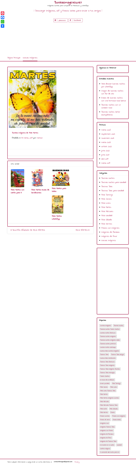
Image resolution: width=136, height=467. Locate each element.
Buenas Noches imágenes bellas (110, 340)
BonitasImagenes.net (68, 2)
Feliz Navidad (106, 215)
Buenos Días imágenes (107, 365)
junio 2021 (105, 154)
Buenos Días (106, 186)
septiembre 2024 (108, 134)
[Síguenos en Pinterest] (60, 21)
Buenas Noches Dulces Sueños (109, 329)
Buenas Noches (108, 178)
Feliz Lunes (106, 203)
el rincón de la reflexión (107, 380)
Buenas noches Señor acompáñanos (110, 113)
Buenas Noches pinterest (108, 344)
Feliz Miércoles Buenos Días (108, 405)
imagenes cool (104, 423)
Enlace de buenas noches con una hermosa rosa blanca (113, 99)
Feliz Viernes (106, 223)
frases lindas (117, 420)
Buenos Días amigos (117, 354)
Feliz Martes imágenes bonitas (109, 398)
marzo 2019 (105, 163)
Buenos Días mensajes (107, 373)
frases (113, 412)
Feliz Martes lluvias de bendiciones (40, 191)
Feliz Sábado (106, 219)
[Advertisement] (68, 39)
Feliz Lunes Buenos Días (107, 391)
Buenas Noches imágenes (108, 336)
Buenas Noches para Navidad (113, 182)
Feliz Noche (103, 409)
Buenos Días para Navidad (112, 190)
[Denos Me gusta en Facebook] (75, 21)
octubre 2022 (106, 146)
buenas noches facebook (107, 333)
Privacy (76, 462)
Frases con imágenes (110, 228)
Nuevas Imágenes (30, 57)
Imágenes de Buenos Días (108, 441)
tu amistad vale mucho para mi (109, 452)
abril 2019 (104, 159)
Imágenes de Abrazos (110, 232)
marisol (39, 138)
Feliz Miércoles (107, 211)
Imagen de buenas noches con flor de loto (112, 92)
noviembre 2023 (107, 138)
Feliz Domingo (107, 194)
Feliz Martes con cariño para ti (17, 191)
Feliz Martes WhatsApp (57, 217)
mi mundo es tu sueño (107, 445)
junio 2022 (105, 150)
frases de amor (105, 420)
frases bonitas (104, 416)
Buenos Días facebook (107, 362)
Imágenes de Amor (109, 236)
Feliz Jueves (106, 199)
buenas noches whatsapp (108, 347)
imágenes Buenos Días (107, 427)
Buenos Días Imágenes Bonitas (110, 369)
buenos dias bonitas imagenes (109, 351)
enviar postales (104, 383)
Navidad (119, 445)
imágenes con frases (106, 430)
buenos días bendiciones (107, 358)
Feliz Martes (82, 230)
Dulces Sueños (104, 376)
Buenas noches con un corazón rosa (111, 106)
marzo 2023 (106, 142)
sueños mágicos (105, 449)
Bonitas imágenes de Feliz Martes (28, 230)
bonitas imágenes (105, 326)
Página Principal (13, 57)
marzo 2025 (106, 130)
